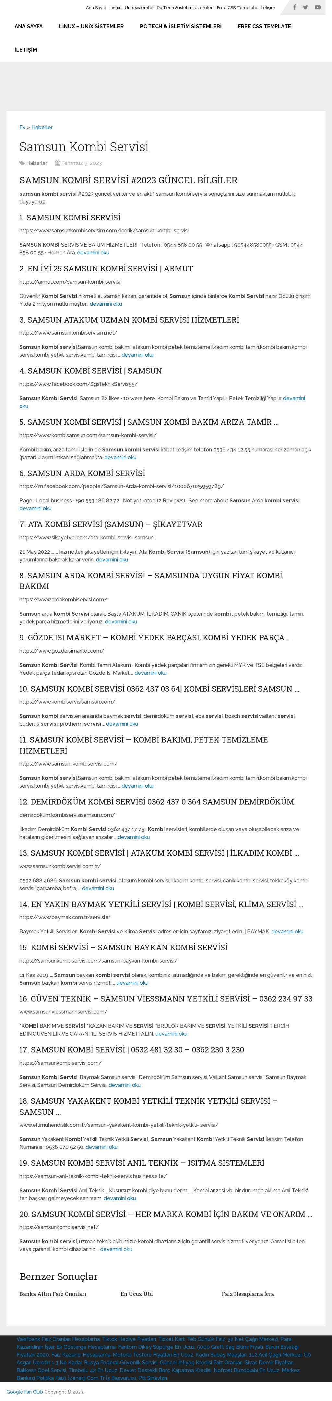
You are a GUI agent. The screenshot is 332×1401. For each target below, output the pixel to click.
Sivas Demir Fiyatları (269, 1362)
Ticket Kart (171, 1339)
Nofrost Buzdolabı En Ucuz (246, 1370)
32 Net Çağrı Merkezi (253, 1339)
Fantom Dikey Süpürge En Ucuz (156, 1347)
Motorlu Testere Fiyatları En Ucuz (153, 1355)
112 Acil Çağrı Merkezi (275, 1355)
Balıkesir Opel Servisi (41, 1370)
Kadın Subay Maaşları (221, 1355)
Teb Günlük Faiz (206, 1339)
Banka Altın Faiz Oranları (52, 1293)
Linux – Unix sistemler (132, 7)
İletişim (268, 7)
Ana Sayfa (96, 7)
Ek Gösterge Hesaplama (86, 1347)
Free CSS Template (237, 7)
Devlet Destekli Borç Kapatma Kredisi (165, 1370)
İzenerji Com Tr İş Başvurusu (102, 1378)
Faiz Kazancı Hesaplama (81, 1355)
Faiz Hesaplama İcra (248, 1293)
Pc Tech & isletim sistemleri (185, 7)
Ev (22, 127)
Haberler (42, 127)
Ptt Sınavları (152, 1378)
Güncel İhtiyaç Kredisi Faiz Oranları (201, 1362)
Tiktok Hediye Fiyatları (129, 1339)
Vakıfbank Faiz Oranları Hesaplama (58, 1339)
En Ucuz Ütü (137, 1293)
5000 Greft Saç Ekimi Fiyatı (230, 1347)
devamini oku (93, 253)
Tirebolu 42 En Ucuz (92, 1370)
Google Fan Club (24, 1392)
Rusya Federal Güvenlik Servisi (121, 1362)
